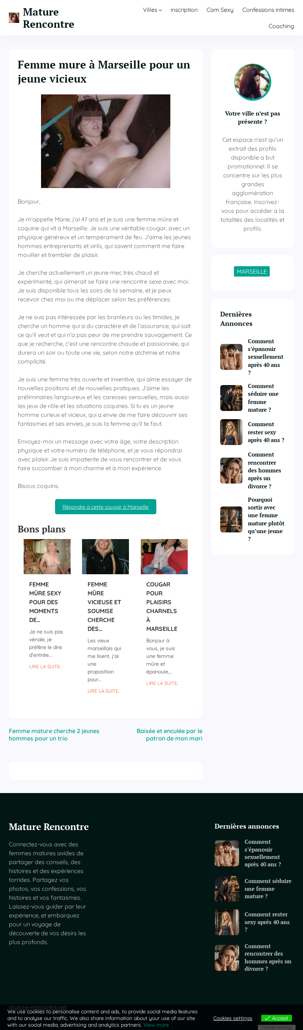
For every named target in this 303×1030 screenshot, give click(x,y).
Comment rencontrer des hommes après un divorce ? (264, 470)
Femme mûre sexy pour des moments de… (45, 602)
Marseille (252, 271)
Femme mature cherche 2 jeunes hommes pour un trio (54, 734)
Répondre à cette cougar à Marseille (105, 507)
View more (156, 1024)
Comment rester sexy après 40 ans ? (266, 432)
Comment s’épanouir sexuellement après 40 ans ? (265, 356)
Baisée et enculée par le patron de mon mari (169, 734)
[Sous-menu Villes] (160, 9)
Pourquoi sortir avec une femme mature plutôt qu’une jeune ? (266, 519)
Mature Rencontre (48, 18)
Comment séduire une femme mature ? (263, 397)
